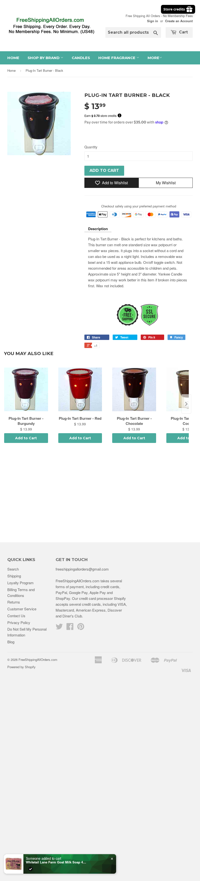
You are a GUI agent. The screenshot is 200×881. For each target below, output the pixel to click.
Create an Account (179, 21)
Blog (10, 641)
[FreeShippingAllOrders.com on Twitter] (59, 627)
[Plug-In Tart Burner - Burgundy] (26, 389)
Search (13, 569)
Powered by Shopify (21, 667)
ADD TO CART (104, 170)
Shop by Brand (44, 57)
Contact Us (16, 615)
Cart (183, 32)
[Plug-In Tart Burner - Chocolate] (134, 389)
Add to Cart (26, 438)
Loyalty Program (20, 582)
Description (98, 228)
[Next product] (186, 404)
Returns (13, 601)
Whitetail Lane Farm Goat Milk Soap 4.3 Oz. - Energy (56, 862)
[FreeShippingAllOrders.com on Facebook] (70, 627)
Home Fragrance (117, 57)
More (153, 57)
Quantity (90, 146)
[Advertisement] (100, 493)
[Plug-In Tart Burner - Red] (80, 389)
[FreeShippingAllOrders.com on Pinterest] (80, 627)
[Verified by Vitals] (30, 869)
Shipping (14, 575)
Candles (81, 57)
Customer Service (21, 608)
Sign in (152, 21)
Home (13, 57)
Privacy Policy (18, 622)
